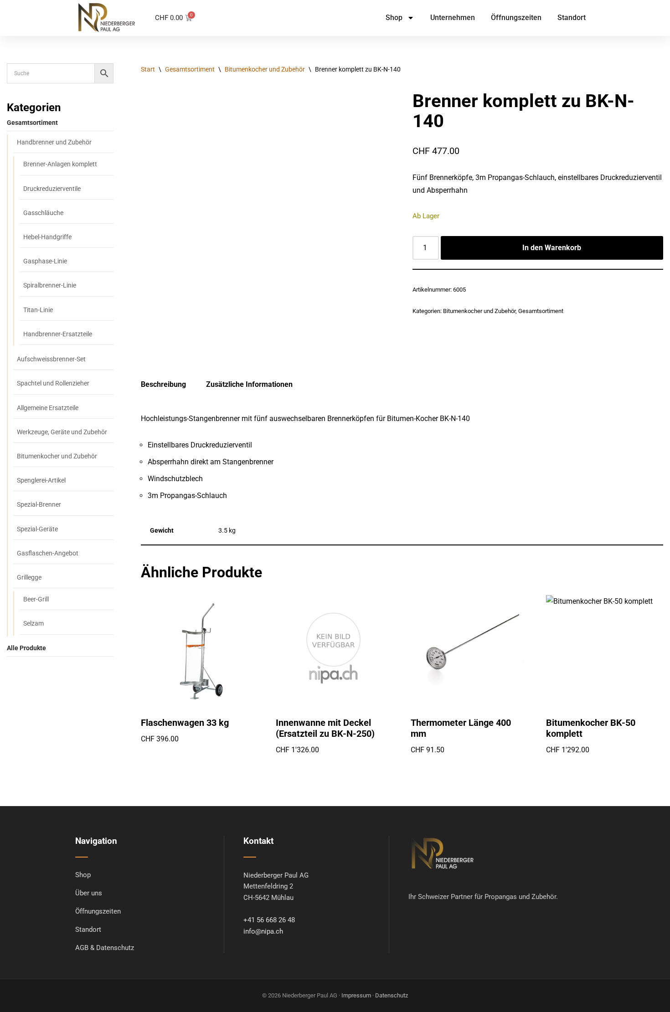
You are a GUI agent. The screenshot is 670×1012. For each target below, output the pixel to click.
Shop (394, 17)
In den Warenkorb (551, 247)
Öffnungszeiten (516, 17)
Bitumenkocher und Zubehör (265, 69)
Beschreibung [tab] (163, 384)
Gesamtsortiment (190, 69)
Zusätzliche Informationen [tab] (249, 384)
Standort (571, 17)
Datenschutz (391, 995)
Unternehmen (452, 17)
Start (148, 69)
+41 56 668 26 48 (269, 920)
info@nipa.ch (263, 931)
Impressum (356, 995)
